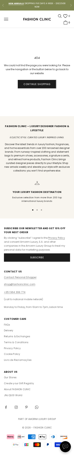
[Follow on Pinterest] (26, 407)
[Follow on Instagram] (16, 407)
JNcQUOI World (13, 395)
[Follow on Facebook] (6, 407)
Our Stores (10, 377)
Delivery (8, 330)
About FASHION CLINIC (17, 389)
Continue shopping (36, 84)
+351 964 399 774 (14, 292)
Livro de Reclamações (18, 360)
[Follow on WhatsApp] (37, 407)
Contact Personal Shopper (20, 277)
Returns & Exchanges (17, 336)
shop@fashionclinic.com (19, 284)
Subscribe (37, 257)
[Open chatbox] (65, 446)
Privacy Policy (56, 237)
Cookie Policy (12, 354)
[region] (37, 192)
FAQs (7, 324)
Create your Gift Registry (19, 383)
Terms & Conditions (16, 342)
